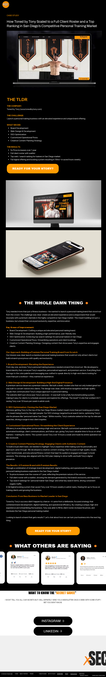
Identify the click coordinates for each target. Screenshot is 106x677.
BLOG (66, 673)
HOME (16, 673)
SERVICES (81, 673)
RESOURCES (73, 674)
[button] (33, 169)
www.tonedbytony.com (31, 109)
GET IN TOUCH (51, 673)
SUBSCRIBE (60, 673)
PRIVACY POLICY (84, 675)
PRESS (31, 673)
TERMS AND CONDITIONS (98, 675)
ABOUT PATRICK (24, 673)
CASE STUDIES (42, 673)
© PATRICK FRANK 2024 (7, 674)
